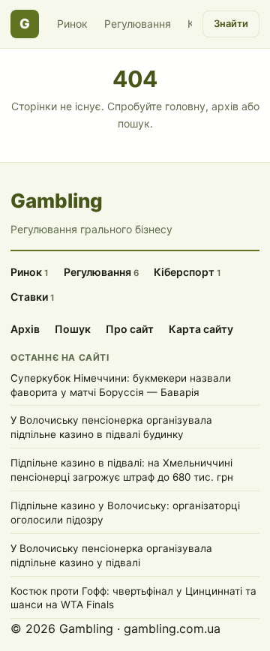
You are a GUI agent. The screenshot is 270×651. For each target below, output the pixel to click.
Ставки (32, 296)
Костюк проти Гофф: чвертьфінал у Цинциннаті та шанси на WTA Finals (133, 598)
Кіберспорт (187, 272)
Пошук (73, 328)
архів (225, 106)
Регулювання (137, 23)
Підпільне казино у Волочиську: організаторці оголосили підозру (125, 513)
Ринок (72, 23)
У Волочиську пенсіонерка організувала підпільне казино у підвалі (111, 555)
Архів (25, 328)
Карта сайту (201, 328)
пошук (134, 123)
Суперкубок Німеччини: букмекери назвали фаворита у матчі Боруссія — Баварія (120, 385)
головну (185, 106)
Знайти (231, 23)
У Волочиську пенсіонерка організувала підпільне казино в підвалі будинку (111, 427)
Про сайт (130, 328)
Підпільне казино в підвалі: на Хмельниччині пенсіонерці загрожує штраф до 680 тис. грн (121, 470)
